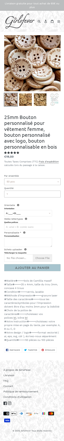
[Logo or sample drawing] (25, 249)
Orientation (9, 208)
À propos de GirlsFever (17, 369)
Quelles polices (11, 222)
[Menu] (58, 21)
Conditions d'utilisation (17, 396)
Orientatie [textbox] (15, 207)
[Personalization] (24, 232)
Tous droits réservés (42, 431)
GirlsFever (26, 431)
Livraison (8, 375)
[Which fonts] (26, 219)
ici (15, 317)
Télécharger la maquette (15, 253)
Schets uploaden (25, 251)
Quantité (9, 188)
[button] (12, 152)
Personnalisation (11, 236)
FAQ (5, 380)
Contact (8, 386)
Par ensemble (11, 176)
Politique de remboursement (20, 391)
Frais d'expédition (49, 161)
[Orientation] (18, 205)
